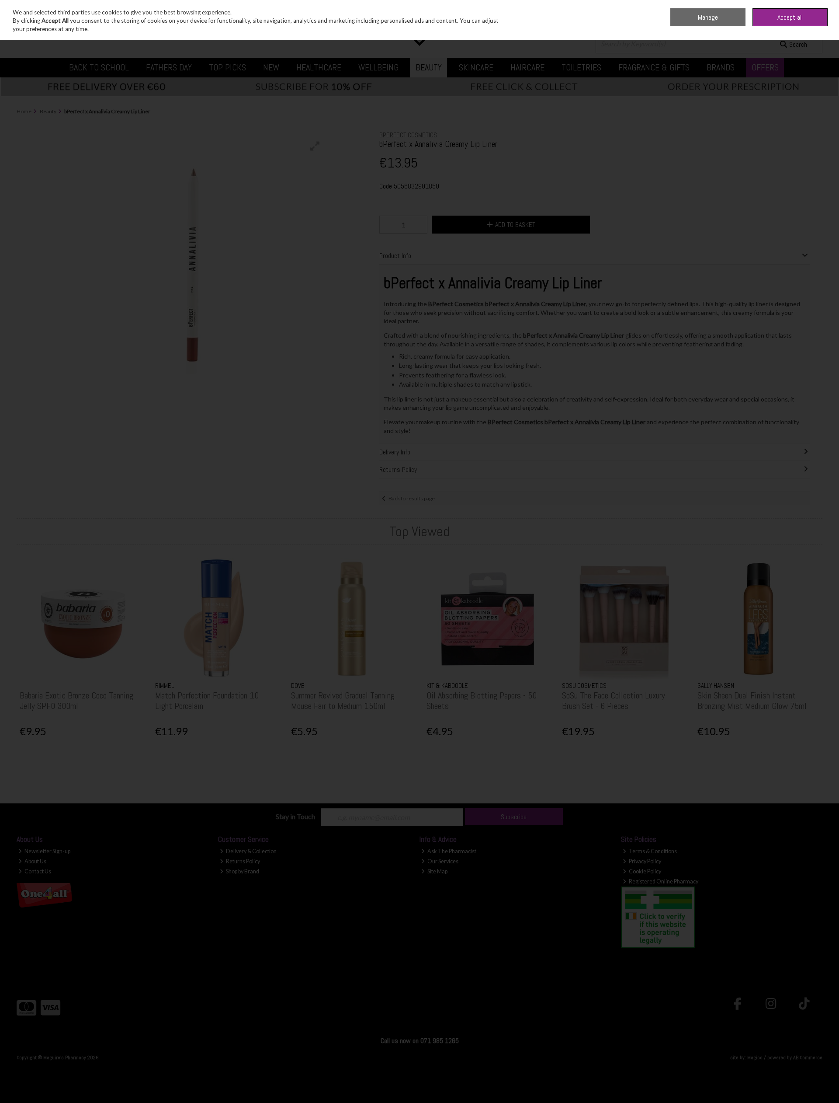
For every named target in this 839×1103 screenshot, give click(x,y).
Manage (708, 17)
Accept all (790, 17)
